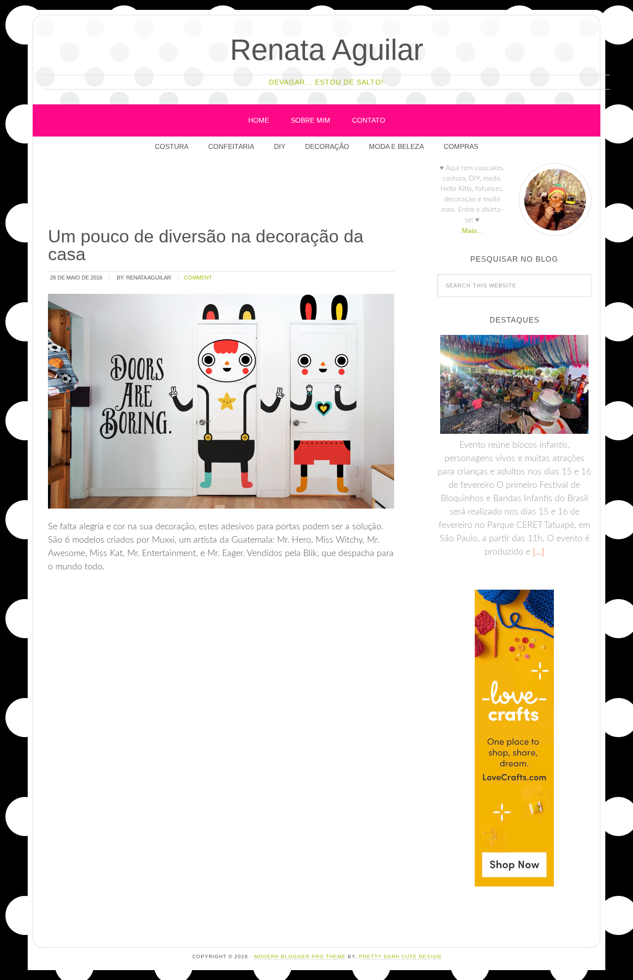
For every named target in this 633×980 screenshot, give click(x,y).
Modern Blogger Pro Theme (300, 956)
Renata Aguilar (326, 49)
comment (198, 277)
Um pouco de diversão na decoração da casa (205, 245)
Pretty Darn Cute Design (400, 956)
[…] (537, 552)
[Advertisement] (226, 192)
